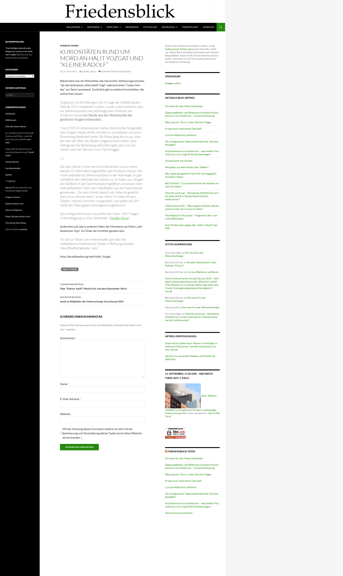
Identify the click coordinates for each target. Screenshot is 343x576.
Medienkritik (132, 27)
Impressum (208, 27)
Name (64, 384)
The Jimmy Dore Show (15, 223)
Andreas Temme (69, 45)
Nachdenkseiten (13, 168)
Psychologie (150, 27)
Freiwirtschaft (190, 27)
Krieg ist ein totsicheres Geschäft (183, 128)
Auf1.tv (11, 181)
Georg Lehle (89, 71)
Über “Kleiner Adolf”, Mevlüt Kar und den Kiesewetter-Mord (93, 286)
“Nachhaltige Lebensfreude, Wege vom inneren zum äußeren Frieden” (19, 51)
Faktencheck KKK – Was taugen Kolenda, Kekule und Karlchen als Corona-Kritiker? (192, 207)
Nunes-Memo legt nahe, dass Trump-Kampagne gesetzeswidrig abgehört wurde (192, 288)
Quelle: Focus (119, 218)
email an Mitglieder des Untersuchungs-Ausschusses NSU (92, 299)
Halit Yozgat (70, 269)
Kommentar (68, 338)
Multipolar (10, 113)
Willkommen (73, 27)
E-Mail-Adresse (70, 399)
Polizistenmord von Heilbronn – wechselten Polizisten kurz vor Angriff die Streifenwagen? (192, 153)
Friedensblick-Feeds (181, 451)
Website (65, 414)
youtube (23, 229)
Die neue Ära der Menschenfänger (184, 106)
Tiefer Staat (112, 27)
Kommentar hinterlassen (116, 71)
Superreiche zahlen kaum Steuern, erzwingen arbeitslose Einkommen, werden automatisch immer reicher (191, 346)
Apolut (8, 174)
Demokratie (93, 27)
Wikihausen (10, 120)
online (173, 83)
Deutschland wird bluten (179, 160)
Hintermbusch (12, 161)
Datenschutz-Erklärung (178, 49)
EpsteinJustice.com (14, 203)
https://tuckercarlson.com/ (17, 216)
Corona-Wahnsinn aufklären (181, 135)
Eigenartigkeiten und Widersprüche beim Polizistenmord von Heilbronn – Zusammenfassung (192, 114)
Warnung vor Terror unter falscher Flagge (188, 122)
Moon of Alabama (13, 210)
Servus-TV (10, 187)
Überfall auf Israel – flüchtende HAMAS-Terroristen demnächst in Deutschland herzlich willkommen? (192, 196)
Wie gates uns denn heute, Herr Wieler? (187, 167)
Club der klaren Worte (15, 126)
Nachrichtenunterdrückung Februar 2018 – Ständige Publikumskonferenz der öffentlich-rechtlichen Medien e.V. (192, 281)
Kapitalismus (168, 27)
